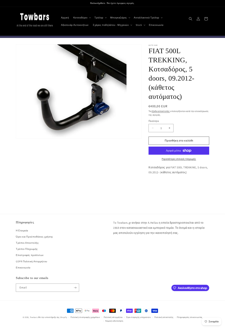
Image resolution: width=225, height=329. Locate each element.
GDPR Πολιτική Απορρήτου (31, 261)
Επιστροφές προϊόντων (30, 255)
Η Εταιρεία (22, 230)
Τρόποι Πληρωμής (27, 249)
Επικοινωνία (23, 267)
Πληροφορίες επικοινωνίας (189, 317)
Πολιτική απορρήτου (113, 317)
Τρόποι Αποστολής (27, 242)
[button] (81, 17)
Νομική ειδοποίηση (114, 321)
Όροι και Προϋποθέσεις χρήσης (34, 236)
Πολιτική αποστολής (163, 317)
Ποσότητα (154, 121)
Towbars (34, 317)
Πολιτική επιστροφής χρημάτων (85, 317)
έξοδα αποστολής (161, 111)
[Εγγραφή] (75, 288)
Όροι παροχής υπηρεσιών (138, 317)
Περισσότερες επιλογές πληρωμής (179, 159)
